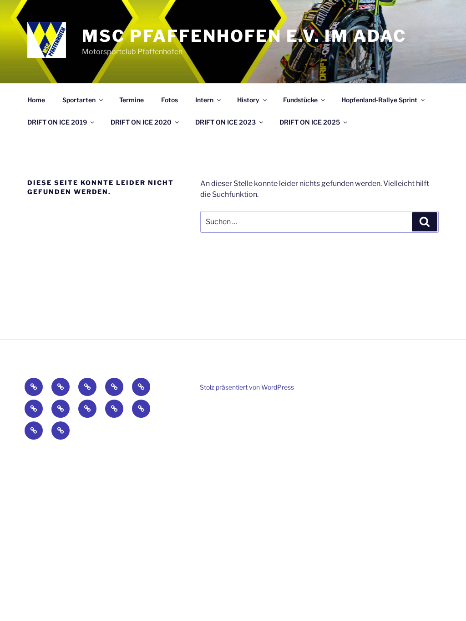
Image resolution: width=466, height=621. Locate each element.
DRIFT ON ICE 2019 (57, 122)
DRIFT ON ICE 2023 (225, 122)
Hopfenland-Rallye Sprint (379, 100)
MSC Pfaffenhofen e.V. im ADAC (244, 36)
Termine (131, 100)
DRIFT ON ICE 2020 (141, 122)
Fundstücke (300, 100)
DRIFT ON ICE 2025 (309, 122)
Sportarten (79, 100)
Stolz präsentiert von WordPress (247, 387)
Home (36, 100)
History (248, 100)
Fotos (169, 100)
